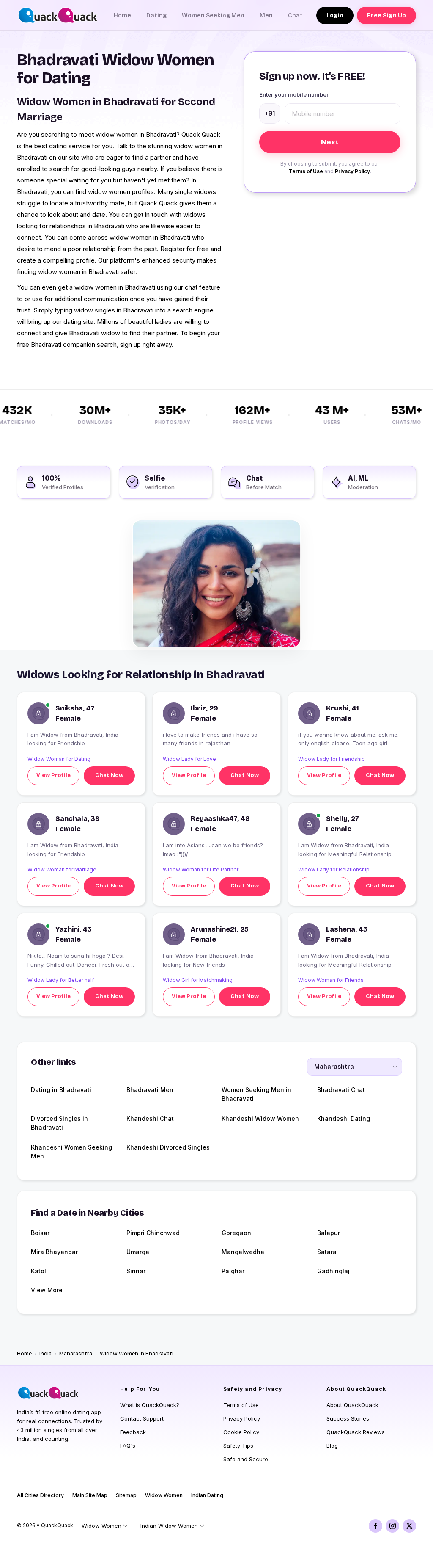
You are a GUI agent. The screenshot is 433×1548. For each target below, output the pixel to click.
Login (334, 15)
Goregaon (236, 1232)
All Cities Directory (40, 1495)
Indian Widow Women (169, 1525)
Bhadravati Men (149, 1089)
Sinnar (135, 1270)
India (45, 1353)
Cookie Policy (241, 1432)
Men (266, 15)
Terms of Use (306, 171)
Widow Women (164, 1495)
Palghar (233, 1270)
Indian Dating (207, 1495)
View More (47, 1290)
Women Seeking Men (213, 15)
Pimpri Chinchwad (153, 1232)
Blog (332, 1445)
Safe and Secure (245, 1459)
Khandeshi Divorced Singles (168, 1147)
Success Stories (347, 1418)
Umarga (137, 1251)
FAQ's (127, 1445)
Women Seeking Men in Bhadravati (256, 1094)
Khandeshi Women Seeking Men (71, 1152)
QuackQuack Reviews (355, 1432)
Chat (295, 15)
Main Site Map (89, 1495)
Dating (156, 15)
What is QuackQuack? (149, 1404)
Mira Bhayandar (54, 1251)
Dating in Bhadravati (61, 1089)
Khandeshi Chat (150, 1118)
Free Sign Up (386, 15)
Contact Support (142, 1418)
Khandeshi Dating (343, 1118)
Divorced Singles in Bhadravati (59, 1123)
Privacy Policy (352, 171)
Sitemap (126, 1495)
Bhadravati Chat (341, 1089)
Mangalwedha (243, 1251)
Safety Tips (238, 1445)
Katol (38, 1270)
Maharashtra (75, 1353)
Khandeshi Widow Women (260, 1118)
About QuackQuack (352, 1404)
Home (122, 15)
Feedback (133, 1432)
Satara (327, 1251)
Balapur (328, 1232)
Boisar (40, 1232)
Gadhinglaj (333, 1270)
